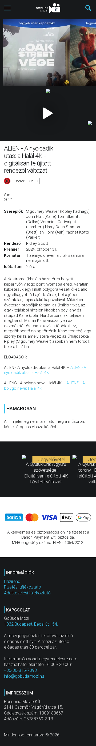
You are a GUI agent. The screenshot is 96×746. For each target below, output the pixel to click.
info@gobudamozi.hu (24, 676)
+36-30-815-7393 (20, 670)
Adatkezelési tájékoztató (27, 592)
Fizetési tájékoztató (22, 587)
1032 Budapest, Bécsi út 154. (31, 624)
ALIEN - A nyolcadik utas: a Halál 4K (45, 370)
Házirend (12, 581)
